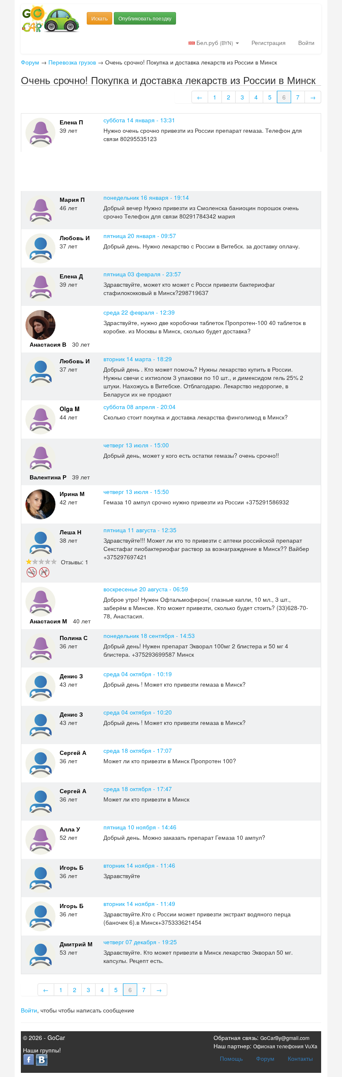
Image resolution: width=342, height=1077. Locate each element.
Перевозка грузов (72, 62)
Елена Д (71, 276)
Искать (99, 18)
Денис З (71, 676)
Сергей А (73, 752)
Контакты (300, 1058)
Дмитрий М (76, 944)
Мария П (72, 199)
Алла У (70, 829)
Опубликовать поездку (144, 18)
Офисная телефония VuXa (285, 1046)
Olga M (70, 408)
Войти (306, 42)
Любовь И (75, 237)
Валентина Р (48, 477)
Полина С (74, 637)
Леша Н (70, 532)
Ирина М (72, 493)
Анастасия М (48, 621)
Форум (30, 62)
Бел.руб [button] (214, 42)
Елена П (71, 122)
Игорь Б (71, 867)
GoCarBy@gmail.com (284, 1037)
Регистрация (268, 42)
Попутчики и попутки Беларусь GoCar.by (50, 18)
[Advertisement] (172, 170)
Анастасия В (48, 344)
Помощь (231, 1058)
